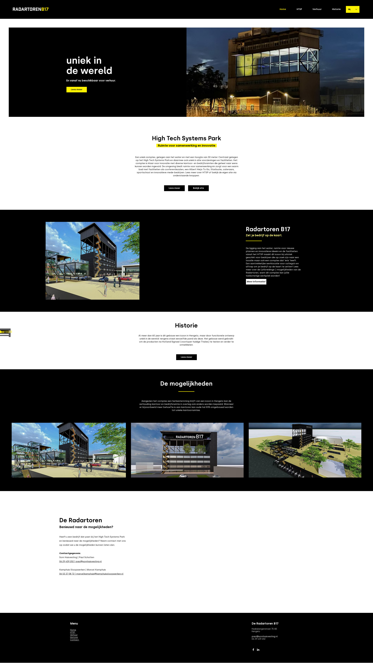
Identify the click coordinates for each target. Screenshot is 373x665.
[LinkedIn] (258, 649)
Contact (74, 640)
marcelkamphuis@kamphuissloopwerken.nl (99, 573)
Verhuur (74, 635)
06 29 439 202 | (67, 561)
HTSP (72, 632)
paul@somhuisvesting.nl (89, 561)
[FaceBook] (253, 649)
